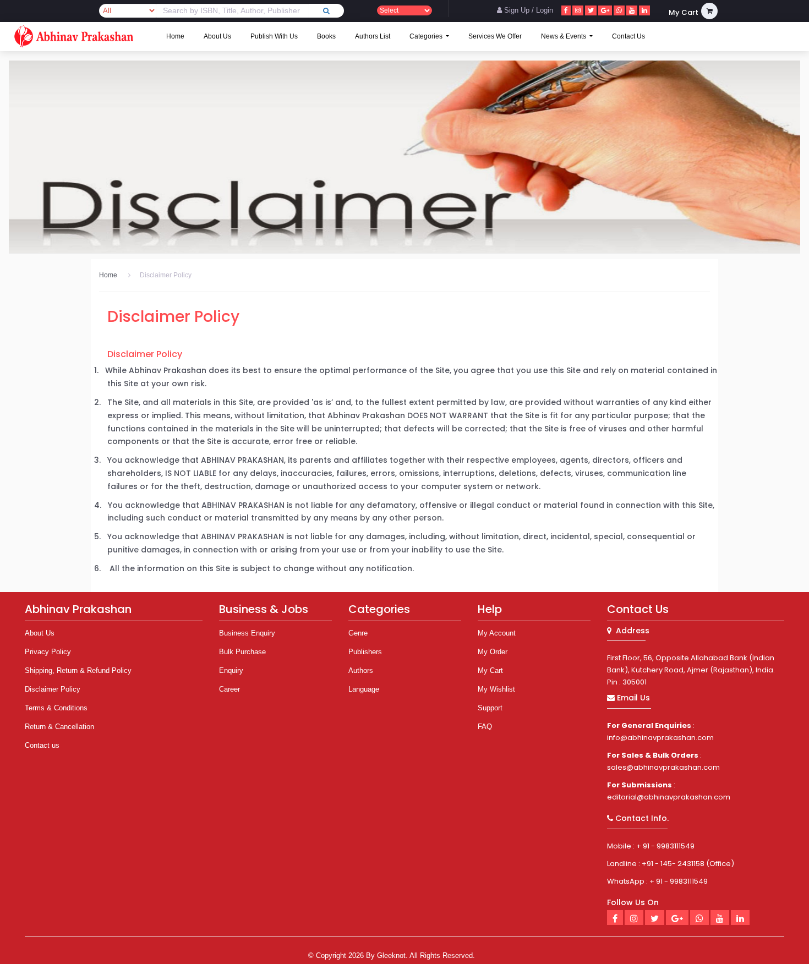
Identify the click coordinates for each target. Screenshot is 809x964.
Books (326, 36)
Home (175, 36)
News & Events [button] (564, 36)
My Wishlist (496, 689)
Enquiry (231, 670)
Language (363, 689)
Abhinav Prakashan (78, 609)
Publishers (365, 652)
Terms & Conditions (56, 708)
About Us (217, 36)
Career (229, 689)
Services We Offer (495, 36)
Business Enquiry (247, 633)
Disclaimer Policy (166, 275)
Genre (358, 633)
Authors (360, 670)
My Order (492, 652)
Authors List (372, 36)
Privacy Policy (48, 652)
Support (490, 708)
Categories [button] (426, 36)
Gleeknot (391, 955)
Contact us (42, 745)
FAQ (485, 726)
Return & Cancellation (59, 726)
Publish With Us (274, 36)
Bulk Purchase (242, 652)
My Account (497, 633)
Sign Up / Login (527, 10)
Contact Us (628, 36)
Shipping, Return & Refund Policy (78, 670)
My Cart (490, 670)
